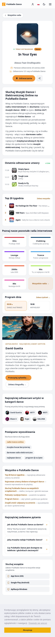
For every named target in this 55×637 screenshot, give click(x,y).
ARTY (32, 412)
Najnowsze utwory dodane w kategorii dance (24, 481)
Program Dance (12, 499)
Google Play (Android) (20, 582)
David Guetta (16, 412)
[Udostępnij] (39, 78)
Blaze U (13, 419)
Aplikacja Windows (19, 589)
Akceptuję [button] (27, 630)
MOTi (45, 412)
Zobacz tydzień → (43, 297)
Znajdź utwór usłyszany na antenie (20, 503)
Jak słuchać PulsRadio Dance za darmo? (27, 524)
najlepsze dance (14, 458)
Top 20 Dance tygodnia (14, 475)
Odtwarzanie (25, 78)
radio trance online (15, 442)
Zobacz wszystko (43, 199)
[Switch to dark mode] (44, 4)
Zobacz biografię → (17, 384)
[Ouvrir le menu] (50, 4)
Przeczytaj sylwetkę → (18, 377)
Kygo (27, 419)
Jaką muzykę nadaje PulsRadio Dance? (27, 539)
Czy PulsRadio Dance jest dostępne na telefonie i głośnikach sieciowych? (27, 549)
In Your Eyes (27, 54)
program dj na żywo (33, 458)
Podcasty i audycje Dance (16, 495)
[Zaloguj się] (32, 4)
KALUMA (41, 419)
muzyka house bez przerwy (18, 447)
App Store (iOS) (17, 576)
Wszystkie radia (14, 15)
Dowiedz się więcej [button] (38, 623)
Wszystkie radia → (40, 283)
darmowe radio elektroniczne (20, 452)
